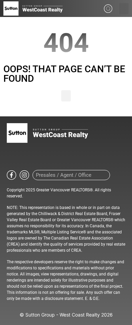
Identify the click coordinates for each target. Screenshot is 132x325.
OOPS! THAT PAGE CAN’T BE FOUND (64, 73)
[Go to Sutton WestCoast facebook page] (11, 174)
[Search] (104, 175)
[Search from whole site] (108, 8)
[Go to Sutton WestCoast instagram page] (24, 174)
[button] (124, 8)
